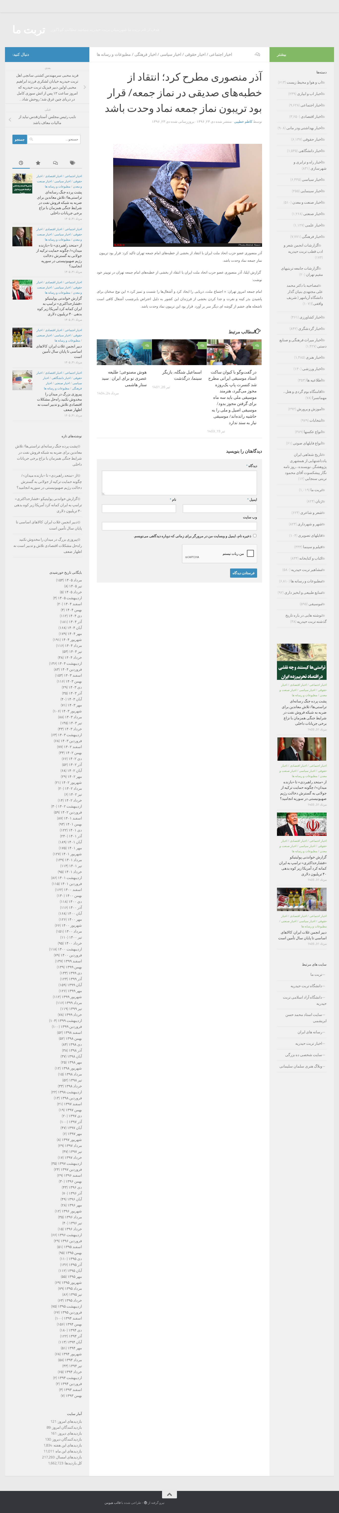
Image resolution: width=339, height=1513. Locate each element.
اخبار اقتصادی (53, 176)
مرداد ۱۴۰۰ (73, 931)
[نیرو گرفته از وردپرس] (145, 1502)
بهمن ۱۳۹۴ (74, 1324)
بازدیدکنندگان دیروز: (66, 1439)
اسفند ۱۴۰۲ (73, 747)
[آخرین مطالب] (21, 163)
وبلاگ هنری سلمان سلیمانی (300, 1066)
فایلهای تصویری (310, 535)
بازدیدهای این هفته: (67, 1445)
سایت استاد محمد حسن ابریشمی (306, 1017)
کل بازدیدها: (72, 1463)
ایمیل (252, 500)
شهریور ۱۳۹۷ (72, 1139)
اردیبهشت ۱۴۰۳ (70, 735)
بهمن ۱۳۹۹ (74, 967)
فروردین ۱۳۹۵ (71, 1312)
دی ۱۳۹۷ (75, 1116)
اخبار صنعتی (44, 335)
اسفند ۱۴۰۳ (73, 675)
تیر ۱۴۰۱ (75, 866)
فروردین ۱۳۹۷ (71, 1169)
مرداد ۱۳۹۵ (73, 1288)
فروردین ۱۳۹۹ (71, 1026)
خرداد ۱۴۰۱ (73, 872)
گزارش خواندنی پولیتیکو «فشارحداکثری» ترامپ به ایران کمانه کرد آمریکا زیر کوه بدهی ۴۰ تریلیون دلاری (48, 505)
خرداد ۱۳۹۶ (73, 1229)
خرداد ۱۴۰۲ (73, 800)
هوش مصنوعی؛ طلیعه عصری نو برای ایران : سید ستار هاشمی (124, 378)
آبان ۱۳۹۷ (74, 1128)
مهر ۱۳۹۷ (75, 1134)
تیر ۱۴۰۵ (75, 586)
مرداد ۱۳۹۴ (73, 1360)
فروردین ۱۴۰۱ (71, 884)
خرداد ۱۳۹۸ (73, 1086)
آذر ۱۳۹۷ (75, 1122)
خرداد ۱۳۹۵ (73, 1300)
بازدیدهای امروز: (69, 1421)
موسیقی (315, 604)
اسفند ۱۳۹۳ (73, 1389)
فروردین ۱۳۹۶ (71, 1241)
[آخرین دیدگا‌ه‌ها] (56, 163)
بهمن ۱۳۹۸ (74, 1038)
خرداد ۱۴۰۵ (73, 592)
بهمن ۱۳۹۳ (74, 1395)
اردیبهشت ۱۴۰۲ (70, 806)
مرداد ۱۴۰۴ (73, 645)
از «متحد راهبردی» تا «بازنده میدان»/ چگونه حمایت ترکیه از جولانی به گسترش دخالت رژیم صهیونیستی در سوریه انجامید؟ (59, 255)
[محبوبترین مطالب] (38, 163)
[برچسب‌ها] (73, 163)
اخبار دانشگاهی (61, 378)
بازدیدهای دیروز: (69, 1433)
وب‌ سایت (250, 517)
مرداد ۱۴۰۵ (73, 580)
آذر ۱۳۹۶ (75, 1193)
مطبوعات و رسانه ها (114, 54)
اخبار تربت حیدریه (308, 1043)
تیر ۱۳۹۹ (75, 1009)
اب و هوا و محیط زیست (304, 82)
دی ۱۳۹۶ (75, 1187)
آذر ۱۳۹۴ (75, 1336)
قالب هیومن (112, 1503)
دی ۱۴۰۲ (75, 758)
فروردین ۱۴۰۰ (71, 955)
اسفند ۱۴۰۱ (73, 818)
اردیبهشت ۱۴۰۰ (70, 949)
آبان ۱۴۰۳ (74, 699)
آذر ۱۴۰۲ (75, 764)
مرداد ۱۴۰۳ (73, 717)
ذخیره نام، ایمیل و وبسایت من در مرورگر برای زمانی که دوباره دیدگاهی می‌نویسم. (192, 536)
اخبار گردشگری (310, 328)
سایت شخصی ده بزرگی (303, 1055)
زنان (318, 501)
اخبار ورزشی (312, 369)
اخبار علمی (313, 225)
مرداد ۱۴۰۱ (73, 860)
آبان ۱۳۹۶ (74, 1199)
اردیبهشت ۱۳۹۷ (70, 1163)
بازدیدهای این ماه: (68, 1451)
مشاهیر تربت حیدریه (306, 569)
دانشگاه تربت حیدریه (306, 986)
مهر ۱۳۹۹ (75, 991)
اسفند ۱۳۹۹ (73, 961)
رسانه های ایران (310, 1032)
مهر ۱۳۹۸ (75, 1062)
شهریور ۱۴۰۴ (72, 639)
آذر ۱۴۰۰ (75, 907)
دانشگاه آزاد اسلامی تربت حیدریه (305, 1000)
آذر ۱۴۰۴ (75, 622)
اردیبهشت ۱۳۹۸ (70, 1092)
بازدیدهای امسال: (68, 1457)
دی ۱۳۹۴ (75, 1330)
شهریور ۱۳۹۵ (72, 1282)
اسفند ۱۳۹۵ (73, 1247)
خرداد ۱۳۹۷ (73, 1157)
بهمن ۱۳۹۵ (74, 1253)
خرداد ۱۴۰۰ (73, 943)
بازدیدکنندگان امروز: (66, 1427)
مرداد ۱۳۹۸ (73, 1074)
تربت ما (28, 30)
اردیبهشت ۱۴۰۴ (70, 663)
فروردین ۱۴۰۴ (71, 669)
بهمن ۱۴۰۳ (74, 681)
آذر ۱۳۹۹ (75, 979)
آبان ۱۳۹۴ (74, 1342)
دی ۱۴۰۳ (75, 687)
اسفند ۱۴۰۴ (73, 604)
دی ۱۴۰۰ (75, 901)
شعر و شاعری (311, 512)
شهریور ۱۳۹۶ (72, 1211)
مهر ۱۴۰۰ (75, 919)
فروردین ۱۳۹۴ (71, 1384)
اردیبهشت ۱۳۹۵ (70, 1306)
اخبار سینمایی (311, 191)
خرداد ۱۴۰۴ (73, 657)
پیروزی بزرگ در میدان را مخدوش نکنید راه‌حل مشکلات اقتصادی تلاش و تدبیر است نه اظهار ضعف (47, 545)
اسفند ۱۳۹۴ (73, 1318)
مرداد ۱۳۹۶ (73, 1217)
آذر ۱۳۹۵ (75, 1264)
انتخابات (315, 420)
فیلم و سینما (312, 547)
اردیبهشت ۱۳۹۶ (70, 1235)
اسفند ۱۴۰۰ (73, 889)
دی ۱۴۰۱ (75, 830)
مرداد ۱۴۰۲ (73, 788)
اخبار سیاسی (170, 54)
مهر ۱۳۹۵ (75, 1276)
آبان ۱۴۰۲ (74, 770)
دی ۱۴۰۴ (75, 616)
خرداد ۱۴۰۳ (73, 729)
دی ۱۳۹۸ (75, 1044)
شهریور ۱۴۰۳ (72, 711)
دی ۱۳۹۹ (75, 973)
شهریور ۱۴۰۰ (72, 925)
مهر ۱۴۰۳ (75, 705)
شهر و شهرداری (310, 524)
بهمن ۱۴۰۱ (74, 824)
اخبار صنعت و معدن (307, 202)
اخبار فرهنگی (145, 54)
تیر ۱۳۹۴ (75, 1366)
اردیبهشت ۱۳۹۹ (70, 1020)
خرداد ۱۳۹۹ (73, 1014)
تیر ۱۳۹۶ (75, 1223)
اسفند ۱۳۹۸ (73, 1032)
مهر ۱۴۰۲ (75, 776)
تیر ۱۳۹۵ (75, 1294)
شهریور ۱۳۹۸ (72, 1068)
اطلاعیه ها (314, 380)
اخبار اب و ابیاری (309, 94)
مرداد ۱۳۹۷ (73, 1145)
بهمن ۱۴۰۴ (74, 610)
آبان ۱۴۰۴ (74, 628)
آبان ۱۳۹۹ (74, 985)
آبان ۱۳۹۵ (74, 1270)
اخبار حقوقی (195, 54)
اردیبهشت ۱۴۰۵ (70, 598)
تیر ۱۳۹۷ (75, 1151)
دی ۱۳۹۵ (75, 1259)
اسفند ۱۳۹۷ (73, 1104)
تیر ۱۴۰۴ (75, 651)
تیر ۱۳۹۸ (75, 1080)
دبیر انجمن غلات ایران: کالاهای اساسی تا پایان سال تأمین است (59, 351)
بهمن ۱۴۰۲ (74, 753)
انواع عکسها (313, 432)
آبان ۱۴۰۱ (74, 842)
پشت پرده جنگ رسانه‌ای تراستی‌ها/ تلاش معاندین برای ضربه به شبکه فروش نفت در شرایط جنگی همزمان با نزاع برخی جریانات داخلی (59, 202)
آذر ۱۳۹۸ (75, 1050)
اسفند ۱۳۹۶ (73, 1175)
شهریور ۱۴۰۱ (72, 854)
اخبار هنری (314, 357)
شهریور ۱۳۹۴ (72, 1354)
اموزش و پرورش (309, 409)
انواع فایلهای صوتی (307, 443)
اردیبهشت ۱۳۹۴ (70, 1378)
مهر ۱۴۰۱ (75, 848)
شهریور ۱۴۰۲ (72, 782)
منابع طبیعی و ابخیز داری (303, 592)
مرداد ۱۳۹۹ (73, 1003)
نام (173, 500)
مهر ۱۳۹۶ (75, 1205)
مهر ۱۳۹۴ (75, 1348)
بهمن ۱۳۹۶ (74, 1181)
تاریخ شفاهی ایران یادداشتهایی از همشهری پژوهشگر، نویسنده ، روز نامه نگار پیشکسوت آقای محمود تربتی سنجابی (305, 466)
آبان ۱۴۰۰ (74, 913)
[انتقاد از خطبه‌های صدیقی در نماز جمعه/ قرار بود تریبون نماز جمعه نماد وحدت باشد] (187, 246)
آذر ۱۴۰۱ (75, 836)
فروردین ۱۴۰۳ (71, 741)
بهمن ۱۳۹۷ (74, 1110)
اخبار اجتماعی (220, 54)
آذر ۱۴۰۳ (75, 693)
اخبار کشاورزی (311, 317)
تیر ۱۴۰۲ (75, 794)
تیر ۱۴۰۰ (75, 937)
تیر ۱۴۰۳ (75, 723)
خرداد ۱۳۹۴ (73, 1372)
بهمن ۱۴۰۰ (74, 895)
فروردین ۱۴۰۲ (71, 812)
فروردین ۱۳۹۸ (71, 1098)
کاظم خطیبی (243, 122)
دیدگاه (251, 466)
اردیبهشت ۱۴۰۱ (70, 878)
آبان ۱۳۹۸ (74, 1056)
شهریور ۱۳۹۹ (72, 997)
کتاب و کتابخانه (310, 558)
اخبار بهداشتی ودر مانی (304, 128)
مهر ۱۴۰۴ (75, 633)
